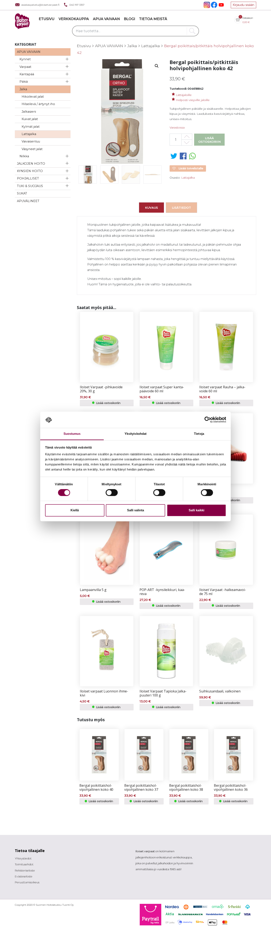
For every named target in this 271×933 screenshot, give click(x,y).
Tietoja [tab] (199, 433)
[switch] (112, 492)
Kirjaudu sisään (243, 5)
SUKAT (22, 193)
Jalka (23, 89)
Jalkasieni (29, 112)
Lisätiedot (181, 207)
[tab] (151, 207)
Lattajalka (29, 134)
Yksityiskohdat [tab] (135, 433)
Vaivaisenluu (31, 141)
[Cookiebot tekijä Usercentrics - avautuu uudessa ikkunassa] (207, 420)
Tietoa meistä (153, 19)
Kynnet (25, 59)
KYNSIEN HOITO (30, 171)
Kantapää (26, 74)
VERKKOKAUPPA (74, 19)
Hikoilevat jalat (33, 96)
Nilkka (24, 156)
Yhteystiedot (23, 858)
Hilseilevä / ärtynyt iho (38, 104)
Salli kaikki (196, 510)
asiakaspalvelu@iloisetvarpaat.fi (40, 4)
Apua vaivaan (106, 19)
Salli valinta (135, 510)
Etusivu (46, 19)
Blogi (129, 19)
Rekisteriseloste (25, 870)
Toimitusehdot (24, 864)
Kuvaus (151, 207)
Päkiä (23, 81)
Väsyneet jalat (32, 149)
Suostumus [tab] (72, 433)
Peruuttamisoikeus (27, 882)
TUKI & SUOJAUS (30, 186)
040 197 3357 (76, 4)
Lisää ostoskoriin (209, 140)
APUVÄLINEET (28, 201)
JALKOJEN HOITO (31, 164)
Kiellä (75, 510)
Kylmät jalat (31, 127)
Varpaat (25, 67)
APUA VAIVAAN (28, 52)
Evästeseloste (23, 876)
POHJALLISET (28, 178)
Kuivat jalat (30, 119)
